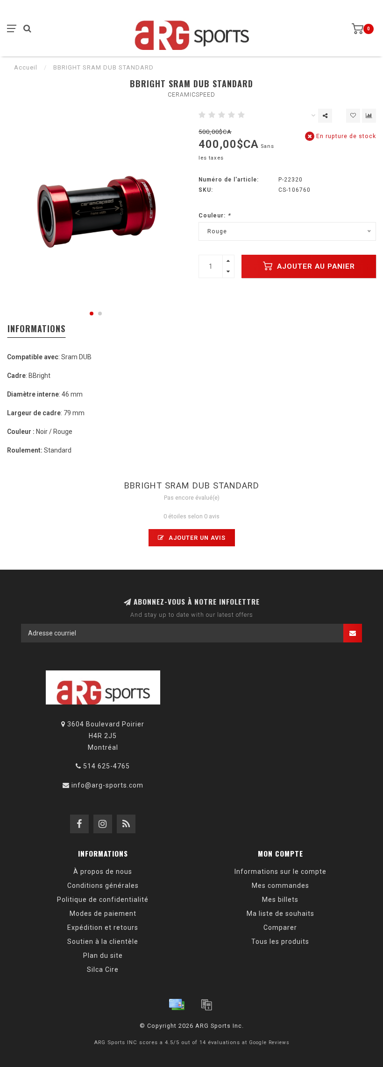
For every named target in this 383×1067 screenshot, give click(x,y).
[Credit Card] (176, 1004)
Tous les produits (280, 941)
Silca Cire (103, 969)
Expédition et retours (102, 927)
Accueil (25, 67)
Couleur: (215, 215)
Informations (36, 328)
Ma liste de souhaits (280, 913)
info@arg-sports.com (107, 785)
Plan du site (103, 955)
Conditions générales (103, 885)
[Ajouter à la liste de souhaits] (353, 116)
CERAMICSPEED (191, 94)
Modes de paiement (103, 913)
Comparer (280, 927)
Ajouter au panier (315, 266)
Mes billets (280, 899)
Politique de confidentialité (103, 899)
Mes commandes (280, 885)
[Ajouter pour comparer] (369, 116)
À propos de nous (102, 871)
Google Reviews (269, 1042)
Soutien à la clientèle (102, 941)
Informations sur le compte (280, 871)
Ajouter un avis (196, 537)
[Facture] (206, 1004)
